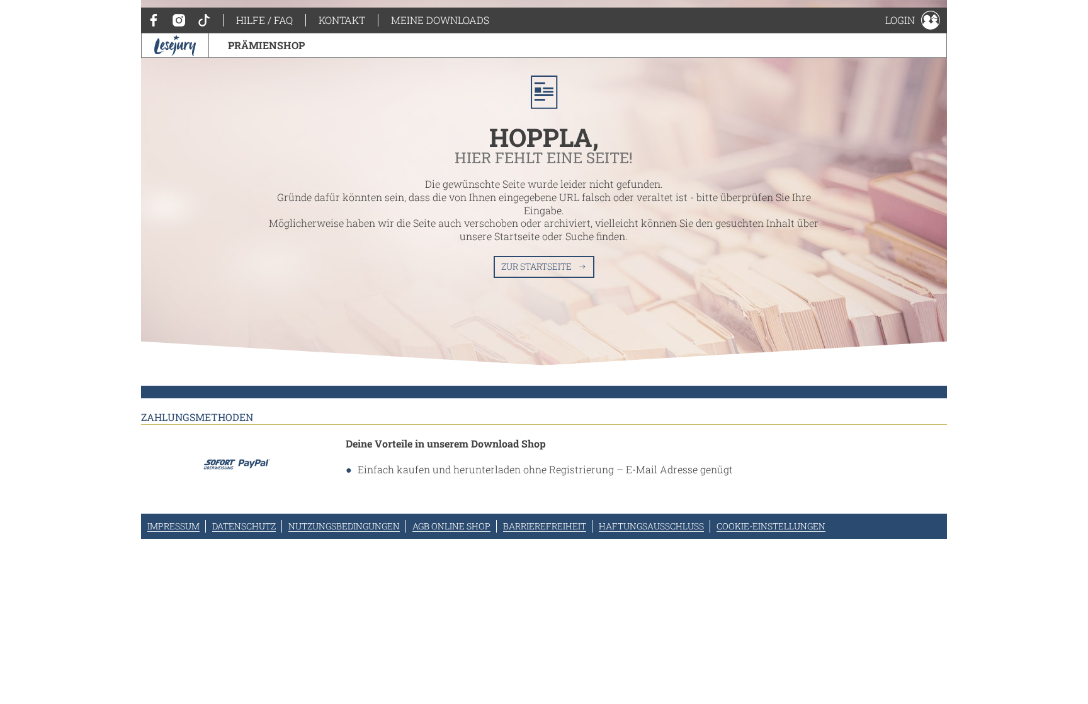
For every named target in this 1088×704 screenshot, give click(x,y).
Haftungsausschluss (651, 526)
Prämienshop (266, 45)
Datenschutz (244, 526)
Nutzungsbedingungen (344, 526)
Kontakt (342, 19)
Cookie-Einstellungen (771, 526)
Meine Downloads (440, 19)
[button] (912, 20)
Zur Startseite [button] (536, 266)
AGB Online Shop (451, 526)
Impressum (173, 526)
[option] (544, 205)
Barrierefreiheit (544, 526)
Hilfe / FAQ (264, 19)
